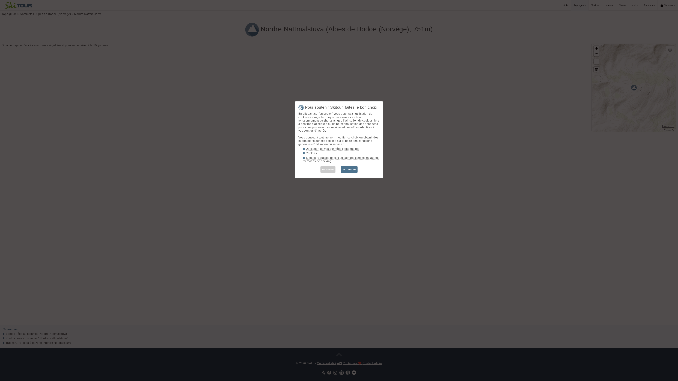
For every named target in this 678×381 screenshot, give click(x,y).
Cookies (311, 153)
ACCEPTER (349, 169)
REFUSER (328, 169)
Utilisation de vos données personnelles (332, 148)
